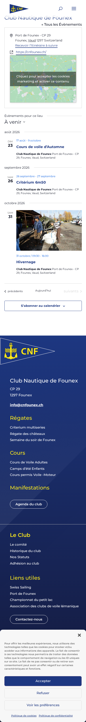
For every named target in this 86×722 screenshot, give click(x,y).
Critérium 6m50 (31, 182)
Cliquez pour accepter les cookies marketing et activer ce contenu (43, 78)
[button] (79, 635)
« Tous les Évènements (61, 24)
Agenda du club (28, 504)
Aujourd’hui (43, 290)
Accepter (43, 681)
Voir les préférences (43, 705)
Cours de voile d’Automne (40, 147)
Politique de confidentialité (56, 715)
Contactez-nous (28, 619)
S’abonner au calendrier (40, 306)
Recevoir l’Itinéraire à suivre (36, 45)
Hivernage (26, 262)
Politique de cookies (24, 715)
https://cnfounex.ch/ (31, 52)
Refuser (43, 693)
